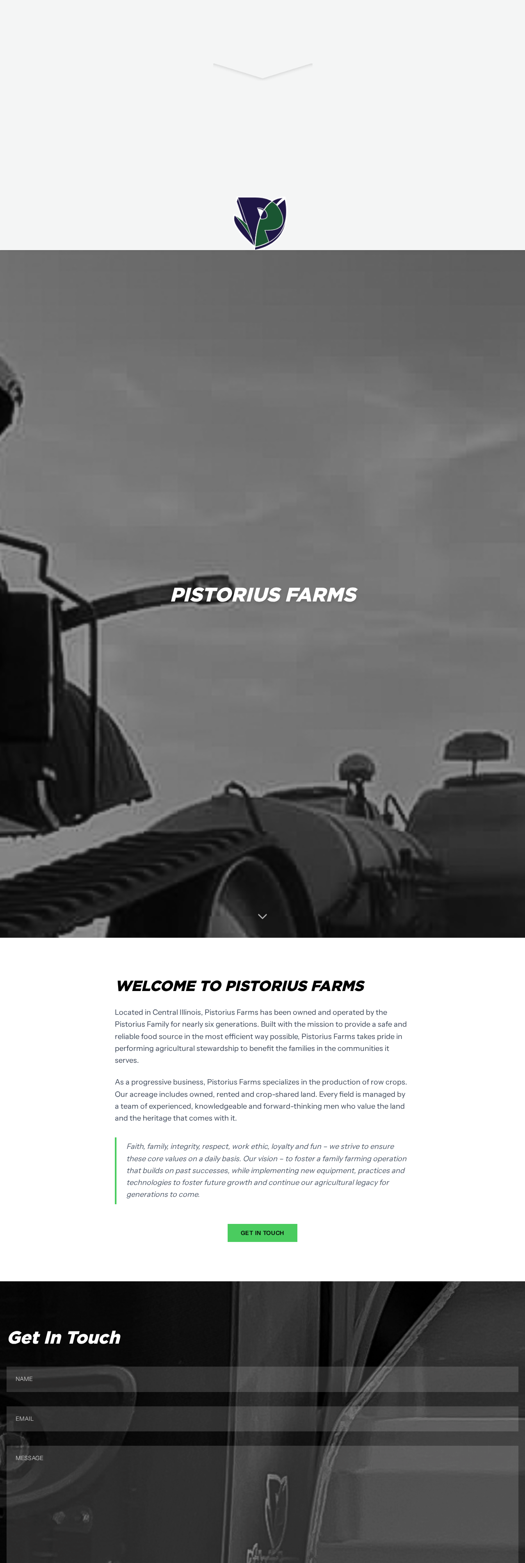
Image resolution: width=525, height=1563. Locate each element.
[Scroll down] (262, 916)
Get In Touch (262, 1233)
